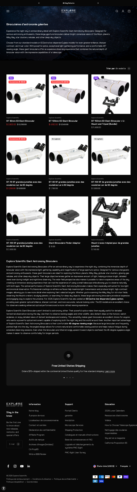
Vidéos (108, 420)
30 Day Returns (68, 3)
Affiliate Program (36, 435)
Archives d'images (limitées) (41, 444)
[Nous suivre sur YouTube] (22, 466)
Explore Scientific (12, 118)
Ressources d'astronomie (116, 415)
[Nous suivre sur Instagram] (15, 466)
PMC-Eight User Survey (75, 452)
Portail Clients (71, 410)
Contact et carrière (37, 425)
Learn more (110, 371)
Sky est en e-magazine (115, 438)
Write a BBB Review (37, 454)
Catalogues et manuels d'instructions (81, 435)
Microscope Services (74, 425)
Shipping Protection (74, 430)
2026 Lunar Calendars (115, 410)
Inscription (69, 420)
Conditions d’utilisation (42, 479)
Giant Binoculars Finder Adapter (64, 243)
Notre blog (34, 410)
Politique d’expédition (15, 482)
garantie (69, 415)
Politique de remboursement (18, 479)
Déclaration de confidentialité (42, 430)
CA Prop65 (34, 449)
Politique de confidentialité (65, 479)
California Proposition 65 (116, 443)
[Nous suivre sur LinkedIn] (29, 466)
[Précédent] (38, 3)
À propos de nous (37, 415)
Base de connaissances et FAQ (78, 439)
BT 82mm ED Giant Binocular (20, 121)
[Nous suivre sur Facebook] (8, 466)
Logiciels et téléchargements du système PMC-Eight (79, 446)
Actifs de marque (36, 439)
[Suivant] (98, 3)
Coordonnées (32, 482)
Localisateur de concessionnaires (44, 420)
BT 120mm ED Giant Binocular (63, 121)
